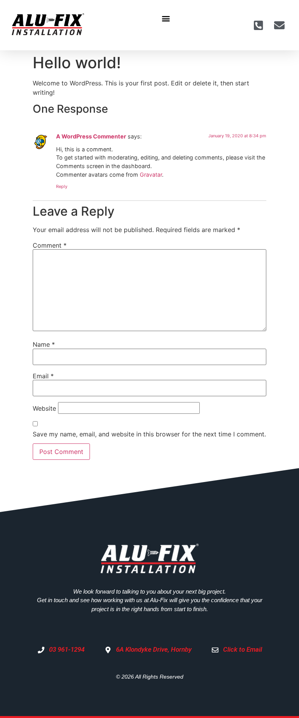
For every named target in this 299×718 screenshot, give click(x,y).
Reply (61, 186)
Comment (50, 245)
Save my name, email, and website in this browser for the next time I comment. (149, 434)
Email (43, 376)
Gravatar (151, 174)
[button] (165, 18)
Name (44, 344)
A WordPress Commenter (91, 136)
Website (44, 408)
